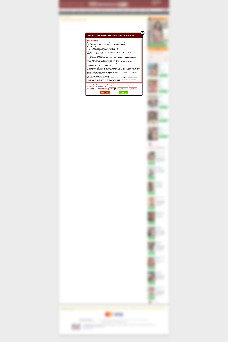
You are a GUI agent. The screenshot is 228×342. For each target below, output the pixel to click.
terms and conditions (100, 86)
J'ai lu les (97, 86)
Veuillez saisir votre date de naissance (96, 88)
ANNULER (104, 92)
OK (123, 92)
